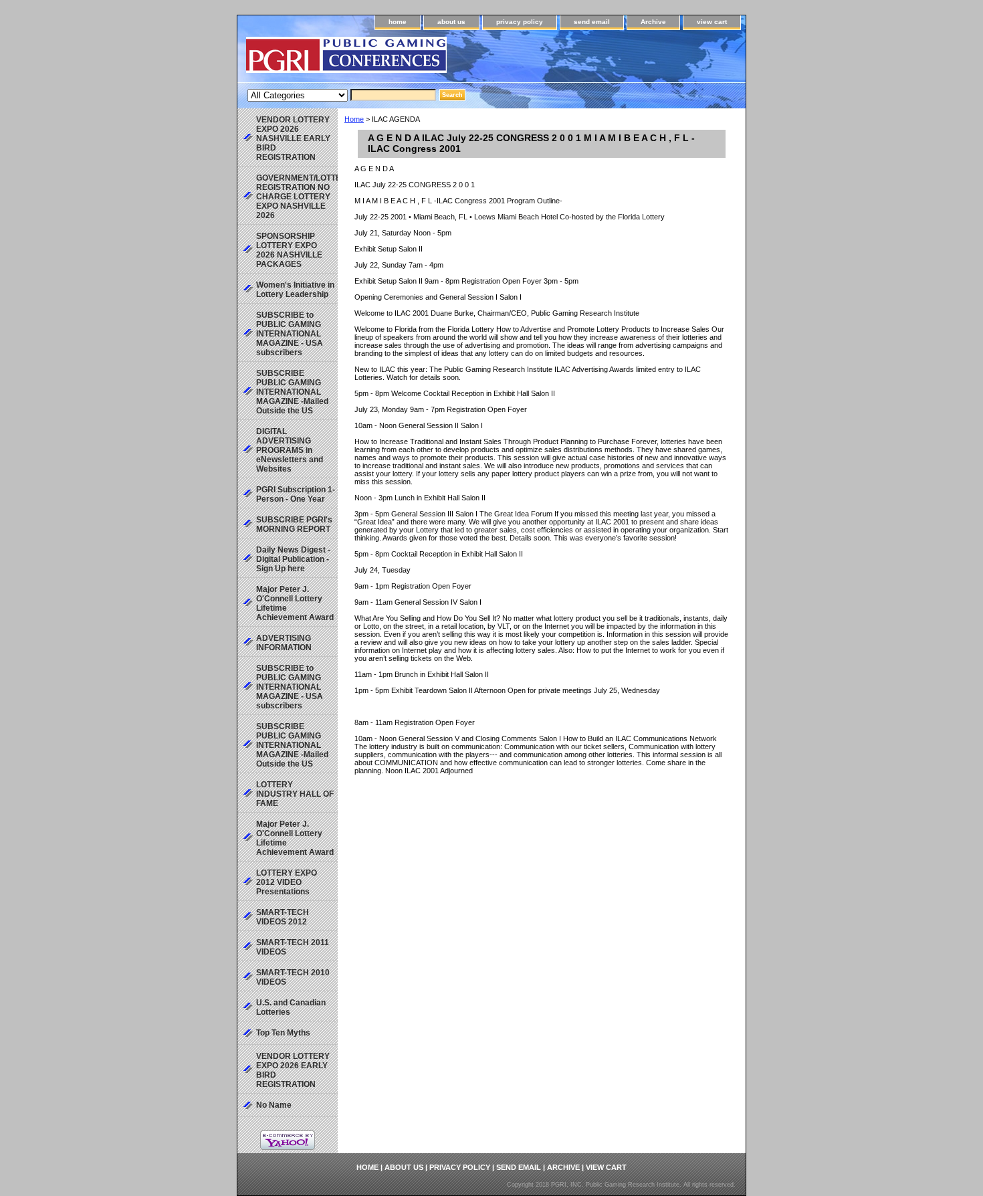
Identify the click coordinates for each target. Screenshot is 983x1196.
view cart (712, 21)
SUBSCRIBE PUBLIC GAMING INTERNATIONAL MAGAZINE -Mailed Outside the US (292, 392)
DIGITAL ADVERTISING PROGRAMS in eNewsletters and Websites (289, 450)
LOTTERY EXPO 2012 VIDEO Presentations (286, 882)
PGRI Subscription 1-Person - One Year (295, 494)
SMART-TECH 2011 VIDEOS (292, 947)
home (398, 21)
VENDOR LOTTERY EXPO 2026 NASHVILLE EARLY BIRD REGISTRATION (293, 138)
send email (592, 21)
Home (354, 119)
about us (451, 21)
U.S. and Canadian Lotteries (291, 1007)
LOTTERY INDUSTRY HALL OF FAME (295, 794)
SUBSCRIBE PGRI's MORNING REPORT (294, 524)
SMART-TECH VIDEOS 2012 (282, 917)
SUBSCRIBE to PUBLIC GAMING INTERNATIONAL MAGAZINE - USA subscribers (289, 333)
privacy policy (519, 21)
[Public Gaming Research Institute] (404, 59)
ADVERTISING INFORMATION (284, 642)
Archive (653, 21)
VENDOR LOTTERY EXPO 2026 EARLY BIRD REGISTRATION (293, 1070)
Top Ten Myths (283, 1032)
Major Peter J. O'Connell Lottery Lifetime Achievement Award (295, 603)
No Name (274, 1105)
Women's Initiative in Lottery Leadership (295, 289)
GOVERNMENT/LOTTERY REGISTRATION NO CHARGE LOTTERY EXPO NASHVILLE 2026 (297, 196)
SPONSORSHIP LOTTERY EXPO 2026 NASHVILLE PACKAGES (289, 250)
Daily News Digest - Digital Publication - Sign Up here (293, 559)
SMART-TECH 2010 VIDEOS (293, 977)
